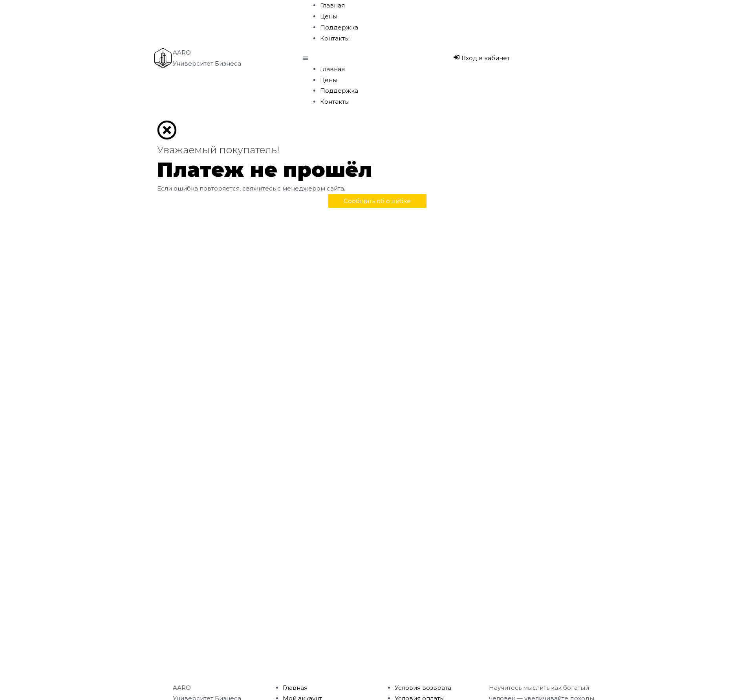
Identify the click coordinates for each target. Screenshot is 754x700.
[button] (377, 58)
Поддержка (339, 27)
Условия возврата (423, 687)
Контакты (335, 38)
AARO (182, 52)
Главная (332, 5)
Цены (328, 16)
